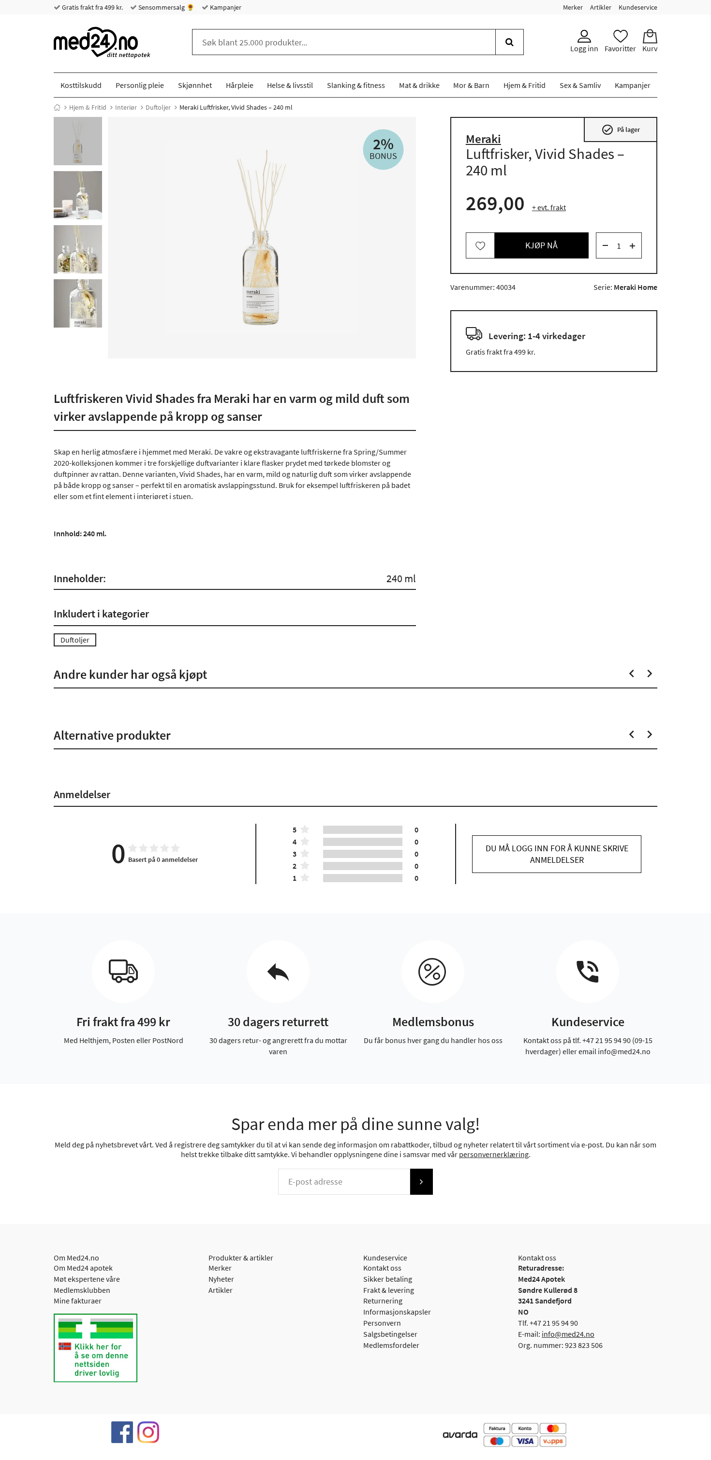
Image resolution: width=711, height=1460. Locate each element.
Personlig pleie (140, 85)
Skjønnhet (195, 85)
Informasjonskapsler (397, 1312)
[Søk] (509, 42)
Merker (573, 7)
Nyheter (221, 1279)
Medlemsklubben (82, 1290)
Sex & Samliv (580, 85)
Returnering (382, 1300)
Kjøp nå (541, 245)
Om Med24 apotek (83, 1268)
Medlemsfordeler (391, 1345)
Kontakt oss (382, 1268)
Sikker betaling (387, 1279)
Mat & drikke (419, 85)
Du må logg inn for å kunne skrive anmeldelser (557, 854)
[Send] (421, 1182)
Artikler (600, 7)
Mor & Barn (471, 85)
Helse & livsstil (290, 85)
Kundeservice (638, 7)
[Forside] (57, 107)
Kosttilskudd (81, 85)
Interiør (126, 107)
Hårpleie (239, 85)
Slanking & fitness (356, 85)
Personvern (382, 1323)
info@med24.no (568, 1334)
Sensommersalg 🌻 (165, 7)
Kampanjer (224, 7)
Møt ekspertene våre (87, 1279)
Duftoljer (158, 107)
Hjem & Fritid (525, 85)
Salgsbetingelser (390, 1334)
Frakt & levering (388, 1290)
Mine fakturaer (78, 1300)
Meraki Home (635, 287)
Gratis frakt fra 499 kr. (91, 7)
